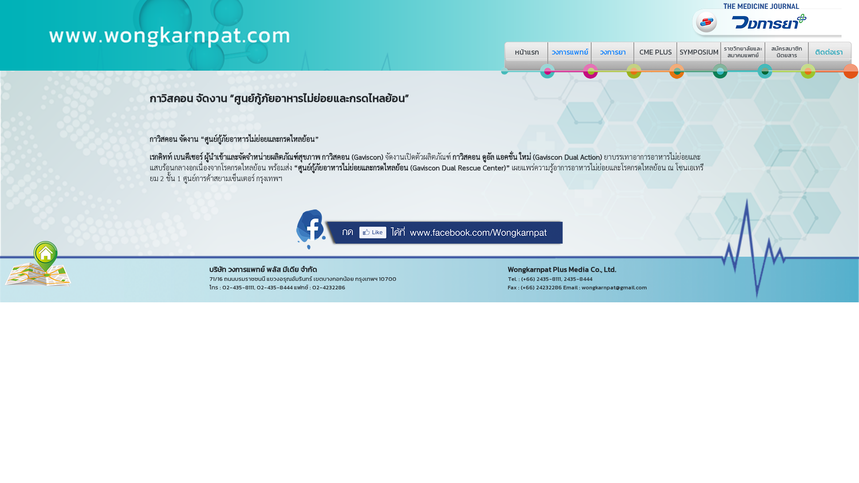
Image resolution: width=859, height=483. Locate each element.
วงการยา (613, 52)
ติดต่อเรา (829, 52)
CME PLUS (655, 52)
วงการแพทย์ (570, 52)
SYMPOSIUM (699, 52)
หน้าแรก (527, 52)
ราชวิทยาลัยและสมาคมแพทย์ (743, 51)
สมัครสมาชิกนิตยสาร (786, 51)
